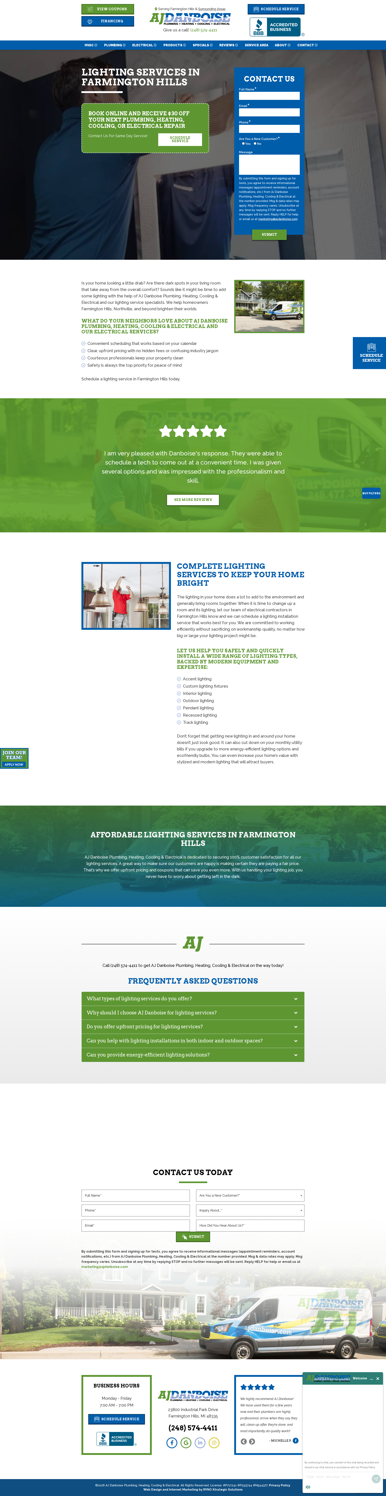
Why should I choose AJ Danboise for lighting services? (152, 1013)
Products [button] (172, 45)
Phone (243, 122)
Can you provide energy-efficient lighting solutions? (148, 1055)
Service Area (256, 45)
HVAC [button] (89, 45)
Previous (243, 1441)
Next (251, 1441)
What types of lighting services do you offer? (139, 998)
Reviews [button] (226, 45)
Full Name (246, 89)
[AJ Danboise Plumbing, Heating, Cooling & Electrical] (190, 18)
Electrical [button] (142, 45)
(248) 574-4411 (203, 30)
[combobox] (250, 1196)
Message (246, 152)
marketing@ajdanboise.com (278, 219)
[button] (276, 9)
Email (243, 105)
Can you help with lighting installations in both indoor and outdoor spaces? (175, 1041)
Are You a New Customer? (258, 139)
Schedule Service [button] (180, 139)
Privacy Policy (279, 1485)
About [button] (281, 45)
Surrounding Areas (212, 9)
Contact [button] (305, 45)
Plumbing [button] (113, 45)
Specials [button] (201, 45)
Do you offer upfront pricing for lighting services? (145, 1026)
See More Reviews (193, 500)
